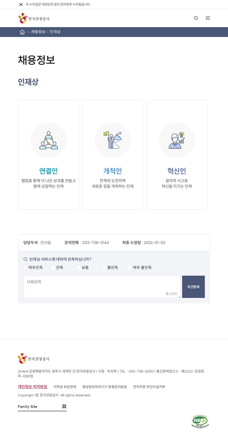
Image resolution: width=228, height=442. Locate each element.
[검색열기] (195, 18)
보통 (85, 267)
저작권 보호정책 (64, 387)
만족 (59, 267)
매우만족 (35, 267)
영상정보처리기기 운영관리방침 (104, 387)
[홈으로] (33, 18)
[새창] (114, 421)
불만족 (112, 267)
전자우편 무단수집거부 (149, 387)
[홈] (22, 32)
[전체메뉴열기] (205, 18)
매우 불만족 (142, 267)
